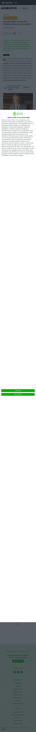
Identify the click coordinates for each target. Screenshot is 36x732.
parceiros (16, 120)
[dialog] (18, 366)
